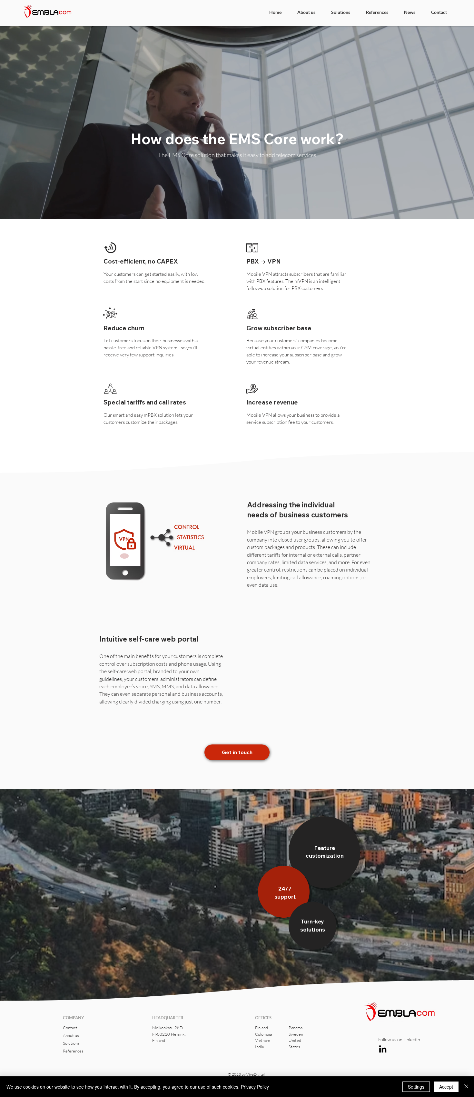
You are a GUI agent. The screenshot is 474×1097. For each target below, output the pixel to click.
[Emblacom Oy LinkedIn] (382, 1049)
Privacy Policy (255, 1086)
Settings (416, 1086)
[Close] (466, 1087)
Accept (446, 1086)
